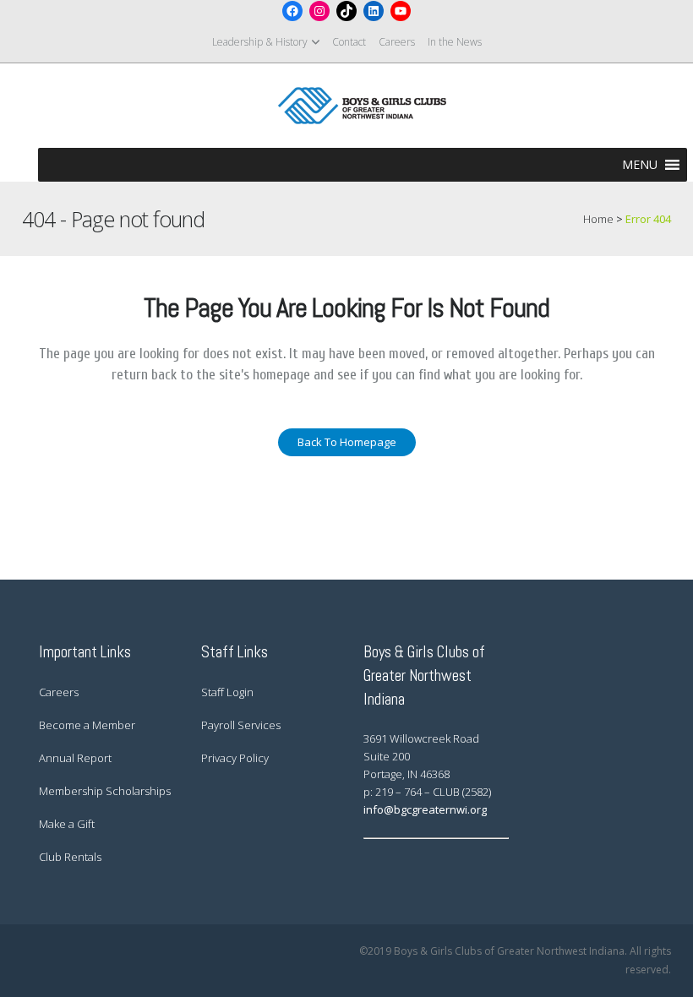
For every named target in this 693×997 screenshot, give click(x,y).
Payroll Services (241, 725)
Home (598, 218)
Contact (349, 42)
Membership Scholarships (105, 790)
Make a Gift (67, 823)
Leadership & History (260, 42)
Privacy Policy (235, 757)
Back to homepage (346, 441)
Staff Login (227, 692)
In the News (455, 42)
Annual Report (75, 757)
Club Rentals (70, 856)
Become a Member (87, 725)
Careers (397, 42)
